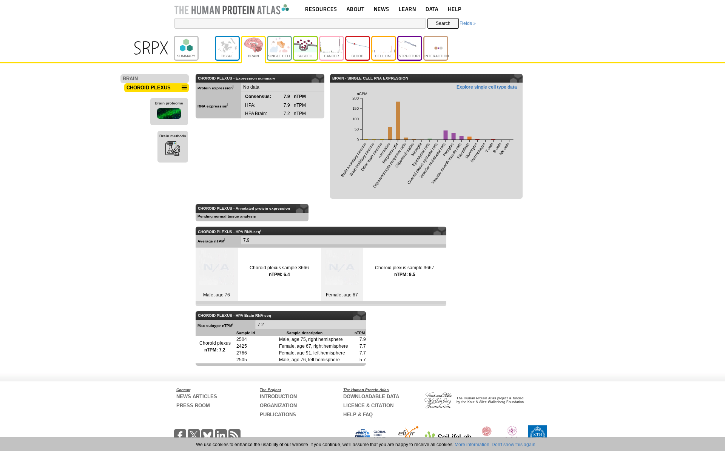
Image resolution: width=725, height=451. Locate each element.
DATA (432, 9)
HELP (454, 9)
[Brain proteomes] (169, 114)
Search (443, 23)
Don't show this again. (514, 444)
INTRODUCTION (278, 396)
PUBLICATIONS (278, 414)
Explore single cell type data (487, 87)
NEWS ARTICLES (196, 396)
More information (472, 444)
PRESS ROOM (193, 405)
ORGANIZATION (278, 405)
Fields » (468, 23)
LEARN (407, 9)
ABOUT (355, 9)
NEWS (381, 9)
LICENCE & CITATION (368, 405)
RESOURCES (321, 9)
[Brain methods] (172, 150)
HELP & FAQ (358, 414)
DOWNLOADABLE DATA (371, 396)
